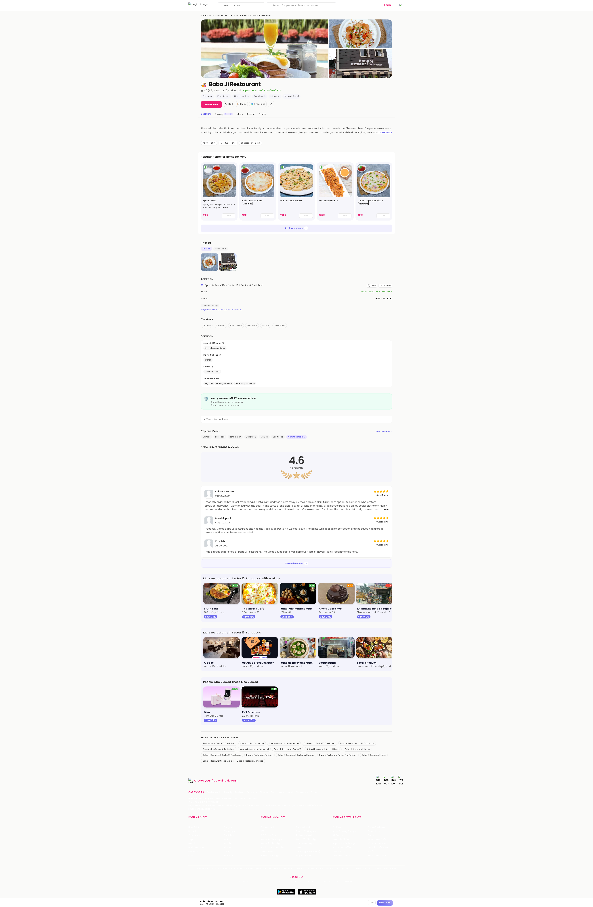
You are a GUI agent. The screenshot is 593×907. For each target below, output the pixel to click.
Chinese (206, 325)
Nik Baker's (337, 835)
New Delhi (193, 827)
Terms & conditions (217, 419)
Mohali (191, 843)
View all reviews (294, 563)
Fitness (263, 792)
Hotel (289, 792)
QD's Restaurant (341, 855)
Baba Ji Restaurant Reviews (259, 755)
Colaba (299, 847)
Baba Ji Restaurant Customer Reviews (296, 755)
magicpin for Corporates (348, 868)
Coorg (227, 851)
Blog (239, 868)
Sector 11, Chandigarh (272, 843)
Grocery (252, 792)
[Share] (271, 104)
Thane (227, 847)
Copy (373, 285)
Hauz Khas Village (270, 855)
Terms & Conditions (284, 868)
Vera (365, 868)
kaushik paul (223, 518)
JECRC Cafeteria (377, 843)
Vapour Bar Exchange (343, 843)
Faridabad (222, 15)
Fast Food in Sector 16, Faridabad (319, 743)
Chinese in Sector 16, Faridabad (284, 743)
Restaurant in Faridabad (252, 743)
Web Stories (390, 868)
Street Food (279, 325)
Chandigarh (230, 831)
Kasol (191, 855)
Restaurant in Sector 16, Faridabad (219, 743)
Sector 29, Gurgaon (306, 831)
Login (387, 5)
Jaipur (191, 839)
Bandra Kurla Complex (272, 847)
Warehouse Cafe (377, 839)
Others (349, 881)
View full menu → (383, 431)
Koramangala (268, 827)
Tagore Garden (304, 855)
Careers (377, 868)
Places (310, 868)
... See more (385, 132)
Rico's (371, 851)
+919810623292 (383, 298)
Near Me (248, 868)
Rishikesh (193, 851)
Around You (229, 868)
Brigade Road (303, 827)
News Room (203, 868)
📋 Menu (241, 104)
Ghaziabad (194, 835)
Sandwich (252, 325)
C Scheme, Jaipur (305, 843)
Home (203, 15)
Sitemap (300, 868)
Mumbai (228, 843)
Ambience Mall (304, 835)
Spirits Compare (263, 868)
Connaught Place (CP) (308, 851)
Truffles (336, 827)
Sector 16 (233, 15)
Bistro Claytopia (376, 827)
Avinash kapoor (225, 491)
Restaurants (214, 792)
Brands (329, 868)
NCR (226, 839)
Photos (206, 248)
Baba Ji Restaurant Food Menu (217, 761)
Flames (372, 835)
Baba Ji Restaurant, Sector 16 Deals (323, 749)
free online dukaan (225, 780)
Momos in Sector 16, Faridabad (254, 749)
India (211, 15)
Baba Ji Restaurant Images (250, 761)
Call (372, 902)
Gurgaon (228, 827)
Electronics (277, 792)
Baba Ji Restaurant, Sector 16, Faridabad (222, 755)
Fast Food (220, 325)
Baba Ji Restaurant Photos (357, 749)
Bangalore (193, 831)
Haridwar (228, 855)
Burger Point (374, 831)
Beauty (228, 792)
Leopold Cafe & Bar (378, 847)
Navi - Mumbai (196, 847)
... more (224, 207)
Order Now (211, 104)
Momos (265, 325)
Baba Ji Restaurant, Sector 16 (287, 749)
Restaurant (245, 15)
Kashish (220, 541)
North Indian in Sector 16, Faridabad (357, 743)
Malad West (267, 851)
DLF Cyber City (268, 835)
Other (314, 792)
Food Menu (220, 248)
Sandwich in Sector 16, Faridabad (218, 749)
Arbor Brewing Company (345, 831)
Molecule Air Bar (340, 839)
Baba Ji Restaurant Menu (374, 755)
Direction (387, 285)
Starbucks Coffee (341, 847)
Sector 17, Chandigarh (307, 839)
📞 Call (229, 104)
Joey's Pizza (338, 851)
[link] (219, 191)
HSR (262, 831)
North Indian (236, 325)
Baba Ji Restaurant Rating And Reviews (338, 755)
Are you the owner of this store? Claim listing (221, 309)
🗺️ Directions (258, 104)
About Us (216, 868)
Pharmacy (301, 792)
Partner (320, 868)
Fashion (239, 792)
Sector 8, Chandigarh (272, 839)
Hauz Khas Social (377, 855)
